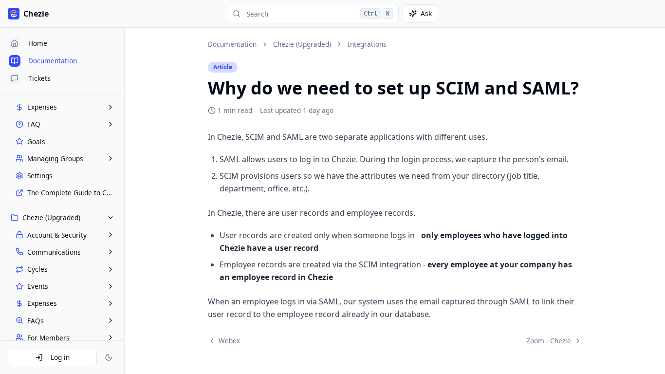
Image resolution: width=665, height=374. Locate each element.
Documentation (232, 44)
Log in (60, 357)
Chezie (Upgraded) (302, 44)
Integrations (367, 44)
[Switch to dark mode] (108, 357)
